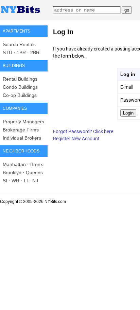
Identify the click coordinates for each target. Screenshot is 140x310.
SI (5, 180)
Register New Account (76, 138)
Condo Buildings (20, 87)
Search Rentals (19, 44)
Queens (34, 172)
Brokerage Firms (21, 129)
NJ (35, 180)
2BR (34, 52)
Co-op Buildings (20, 95)
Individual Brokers (22, 138)
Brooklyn (12, 172)
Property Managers (23, 121)
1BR (21, 52)
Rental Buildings (20, 79)
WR (15, 180)
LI (26, 180)
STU (7, 52)
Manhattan (14, 164)
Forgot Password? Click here (83, 131)
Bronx (36, 164)
